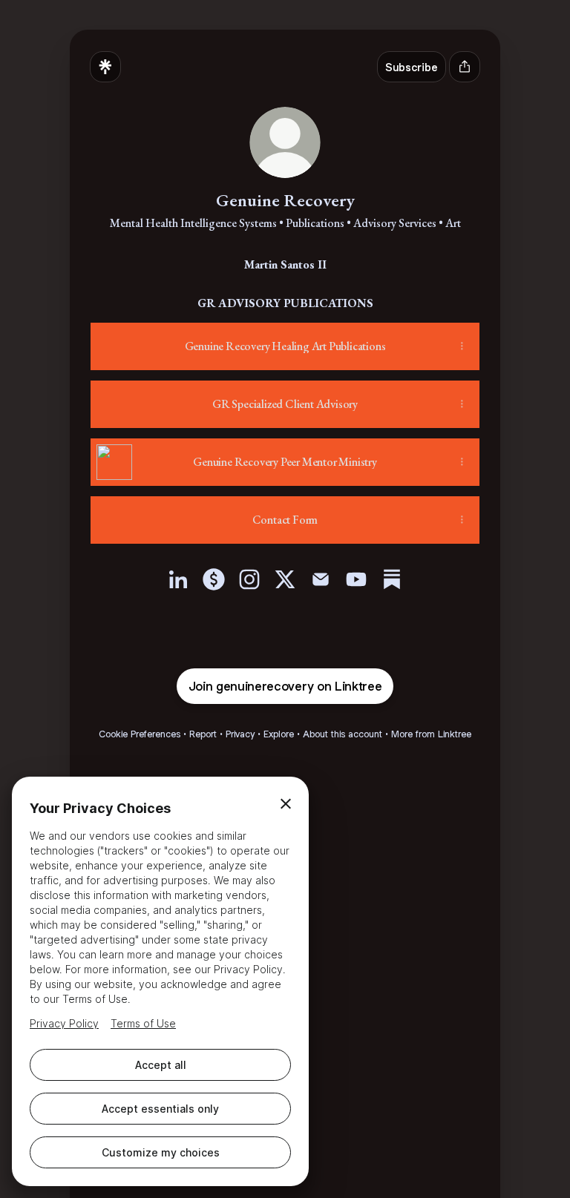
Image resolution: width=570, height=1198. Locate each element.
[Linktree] (105, 67)
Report (203, 734)
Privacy (240, 734)
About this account (342, 734)
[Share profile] (464, 67)
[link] (178, 579)
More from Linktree (431, 734)
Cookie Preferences (139, 734)
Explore (278, 734)
